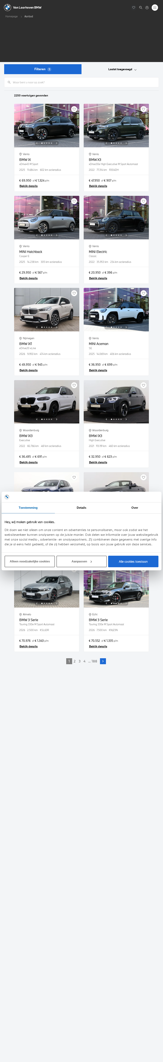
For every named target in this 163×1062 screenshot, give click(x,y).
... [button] (89, 661)
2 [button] (75, 661)
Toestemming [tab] (28, 507)
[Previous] (36, 143)
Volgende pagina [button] (103, 661)
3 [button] (80, 661)
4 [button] (84, 661)
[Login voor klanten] (147, 7)
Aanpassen (79, 561)
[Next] (56, 143)
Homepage (11, 16)
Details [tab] (81, 507)
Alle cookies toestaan (133, 561)
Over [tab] (134, 507)
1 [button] (69, 661)
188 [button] (94, 661)
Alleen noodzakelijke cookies (30, 561)
